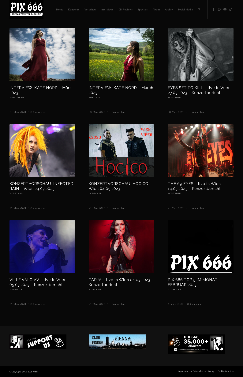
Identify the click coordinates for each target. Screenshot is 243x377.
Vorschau (16, 193)
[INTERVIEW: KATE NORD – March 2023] (121, 54)
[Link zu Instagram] (219, 9)
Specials (94, 97)
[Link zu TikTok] (231, 9)
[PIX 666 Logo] (26, 9)
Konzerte (174, 97)
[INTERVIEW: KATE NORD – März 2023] (42, 54)
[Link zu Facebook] (213, 9)
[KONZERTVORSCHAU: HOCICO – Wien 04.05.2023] (121, 150)
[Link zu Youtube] (225, 9)
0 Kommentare (38, 112)
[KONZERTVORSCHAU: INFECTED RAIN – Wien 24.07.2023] (42, 150)
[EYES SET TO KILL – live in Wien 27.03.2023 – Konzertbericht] (201, 54)
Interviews (16, 97)
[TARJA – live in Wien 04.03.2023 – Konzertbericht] (121, 246)
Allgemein (174, 289)
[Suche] (199, 9)
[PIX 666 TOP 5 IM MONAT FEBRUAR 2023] (201, 246)
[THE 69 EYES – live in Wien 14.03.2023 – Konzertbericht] (201, 150)
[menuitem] (60, 9)
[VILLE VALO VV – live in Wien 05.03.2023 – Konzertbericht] (42, 246)
